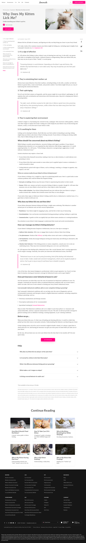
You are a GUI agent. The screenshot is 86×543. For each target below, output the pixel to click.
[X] (6, 523)
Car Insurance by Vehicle (30, 492)
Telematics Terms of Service (46, 527)
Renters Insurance (9, 477)
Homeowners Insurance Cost (12, 510)
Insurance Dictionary (68, 485)
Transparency (67, 507)
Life (22, 2)
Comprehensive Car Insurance (32, 490)
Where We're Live (68, 482)
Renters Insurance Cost (10, 487)
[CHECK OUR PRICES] (79, 2)
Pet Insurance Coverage (49, 490)
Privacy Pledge (61, 527)
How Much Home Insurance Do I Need (14, 512)
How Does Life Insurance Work (32, 510)
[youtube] (13, 523)
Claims (45, 500)
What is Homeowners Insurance (12, 505)
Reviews (65, 510)
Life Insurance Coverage (30, 505)
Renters (3, 2)
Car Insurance (28, 477)
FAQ (65, 480)
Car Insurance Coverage (30, 485)
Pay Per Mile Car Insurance (31, 482)
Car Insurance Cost (29, 487)
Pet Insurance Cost (48, 492)
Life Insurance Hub (29, 502)
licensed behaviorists (39, 305)
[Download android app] (76, 522)
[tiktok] (15, 523)
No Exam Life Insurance (30, 507)
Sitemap (65, 487)
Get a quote (8, 29)
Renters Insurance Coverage (11, 485)
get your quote (48, 339)
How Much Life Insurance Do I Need (33, 512)
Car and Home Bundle (10, 515)
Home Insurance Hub (10, 502)
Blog (65, 477)
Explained (12, 9)
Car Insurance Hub (29, 480)
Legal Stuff (55, 527)
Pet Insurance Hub (48, 480)
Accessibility (68, 527)
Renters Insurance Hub (10, 480)
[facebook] (4, 523)
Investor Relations (68, 505)
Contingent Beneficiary (30, 515)
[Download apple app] (65, 522)
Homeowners (10, 2)
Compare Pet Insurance (49, 487)
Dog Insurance (47, 482)
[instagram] (9, 523)
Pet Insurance (6, 9)
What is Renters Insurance (11, 482)
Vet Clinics (46, 510)
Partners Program (68, 502)
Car (16, 2)
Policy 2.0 (46, 505)
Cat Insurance (47, 485)
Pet (19, 2)
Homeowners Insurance (10, 500)
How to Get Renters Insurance (12, 490)
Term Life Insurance (29, 500)
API (45, 507)
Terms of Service (36, 527)
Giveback (27, 2)
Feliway (40, 235)
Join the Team (67, 500)
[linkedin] (11, 523)
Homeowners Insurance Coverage (13, 507)
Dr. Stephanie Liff (37, 48)
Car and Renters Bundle (10, 492)
